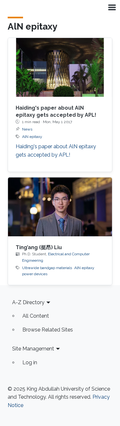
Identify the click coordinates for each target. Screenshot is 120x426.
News (27, 129)
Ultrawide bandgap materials (47, 268)
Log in (29, 362)
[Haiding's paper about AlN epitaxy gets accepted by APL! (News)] (60, 67)
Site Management (33, 349)
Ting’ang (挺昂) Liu (39, 247)
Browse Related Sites (47, 330)
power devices (34, 274)
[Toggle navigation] (111, 7)
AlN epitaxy (32, 136)
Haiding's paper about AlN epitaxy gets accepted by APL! (56, 150)
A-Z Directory (28, 302)
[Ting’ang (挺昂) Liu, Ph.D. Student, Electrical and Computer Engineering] (60, 206)
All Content (35, 316)
